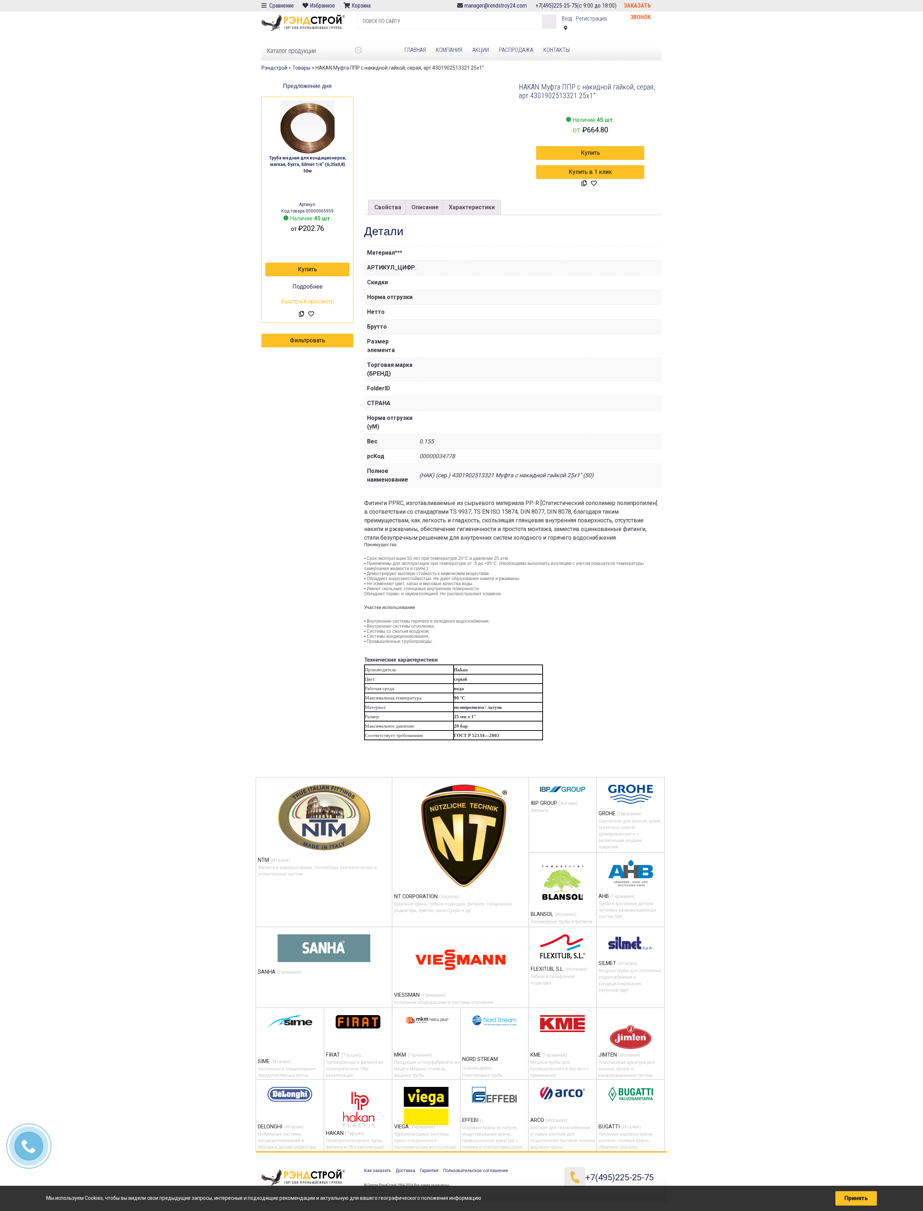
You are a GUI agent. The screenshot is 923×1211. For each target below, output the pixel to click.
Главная (415, 50)
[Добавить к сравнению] (301, 314)
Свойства (387, 207)
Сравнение (281, 5)
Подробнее (307, 286)
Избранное (322, 5)
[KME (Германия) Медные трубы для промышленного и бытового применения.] (562, 1023)
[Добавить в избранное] (311, 314)
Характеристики (472, 207)
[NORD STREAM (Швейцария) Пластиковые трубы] (494, 1020)
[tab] (387, 207)
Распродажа (516, 50)
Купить (307, 269)
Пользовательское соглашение (475, 1170)
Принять (856, 1198)
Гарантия (429, 1170)
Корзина (362, 5)
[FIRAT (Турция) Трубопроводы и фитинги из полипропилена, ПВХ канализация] (358, 1021)
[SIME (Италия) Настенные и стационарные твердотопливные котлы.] (290, 1021)
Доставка (405, 1170)
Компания (449, 50)
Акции (480, 50)
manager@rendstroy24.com (495, 5)
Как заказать (377, 1170)
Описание (425, 207)
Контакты (556, 50)
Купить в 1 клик (590, 171)
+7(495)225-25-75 (556, 5)
